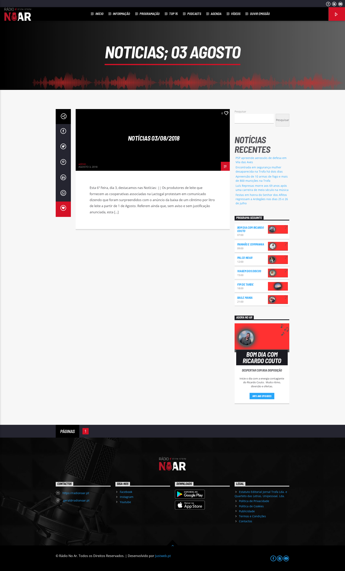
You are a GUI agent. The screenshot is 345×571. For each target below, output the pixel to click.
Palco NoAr (244, 257)
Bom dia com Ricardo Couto (250, 229)
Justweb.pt (163, 556)
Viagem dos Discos (249, 271)
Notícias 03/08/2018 (153, 138)
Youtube (125, 502)
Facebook (126, 492)
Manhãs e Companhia (250, 244)
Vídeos (235, 14)
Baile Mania (245, 297)
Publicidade (247, 511)
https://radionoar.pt (75, 493)
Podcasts (194, 14)
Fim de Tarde (245, 284)
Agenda (216, 14)
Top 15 (173, 14)
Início (99, 14)
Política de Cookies (251, 506)
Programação (150, 14)
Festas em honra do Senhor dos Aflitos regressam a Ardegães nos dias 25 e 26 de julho (262, 199)
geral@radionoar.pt (75, 500)
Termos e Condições (252, 516)
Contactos (245, 521)
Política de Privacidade (254, 501)
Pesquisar (240, 111)
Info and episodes (262, 396)
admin (82, 164)
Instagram (126, 497)
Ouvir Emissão (260, 14)
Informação (121, 14)
